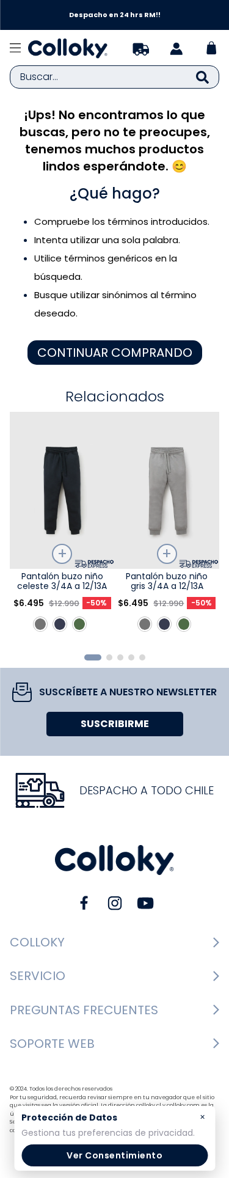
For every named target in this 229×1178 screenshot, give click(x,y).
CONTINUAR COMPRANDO (114, 352)
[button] (92, 657)
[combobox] (114, 77)
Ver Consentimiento (114, 1155)
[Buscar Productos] (202, 77)
